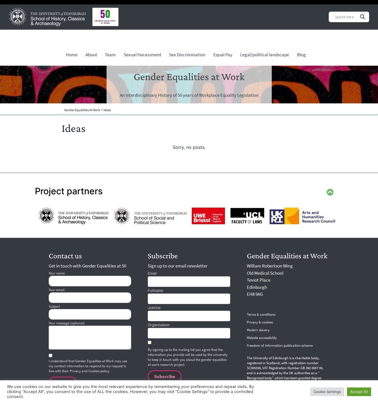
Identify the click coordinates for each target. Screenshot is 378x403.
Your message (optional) (67, 323)
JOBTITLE (154, 307)
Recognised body (259, 378)
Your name (57, 273)
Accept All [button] (359, 391)
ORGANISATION (159, 325)
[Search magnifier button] (362, 17)
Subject (54, 306)
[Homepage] (47, 17)
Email (152, 273)
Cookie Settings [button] (327, 391)
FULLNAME (155, 290)
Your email (56, 289)
